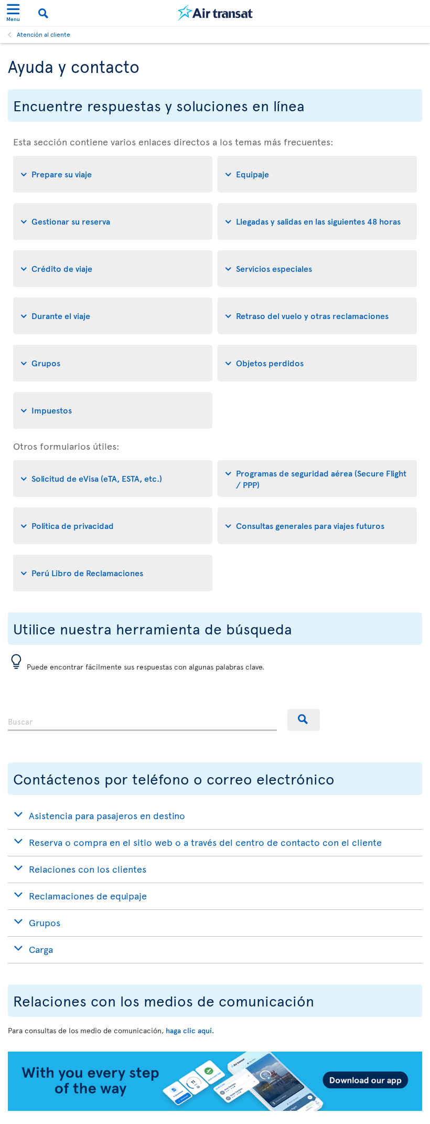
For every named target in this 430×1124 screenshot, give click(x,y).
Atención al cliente (43, 34)
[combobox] (142, 720)
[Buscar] (303, 720)
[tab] (112, 174)
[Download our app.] (215, 1108)
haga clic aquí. (190, 1030)
